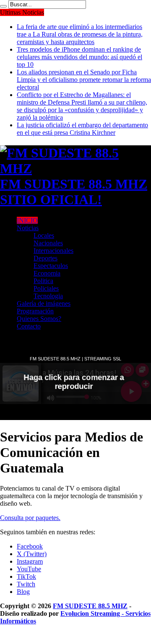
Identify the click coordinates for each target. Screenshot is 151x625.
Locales (44, 235)
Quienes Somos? (39, 318)
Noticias (28, 227)
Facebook (30, 546)
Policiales (46, 288)
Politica (43, 280)
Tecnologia (48, 295)
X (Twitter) (32, 553)
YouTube (29, 568)
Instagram (30, 561)
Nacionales (48, 243)
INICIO (27, 220)
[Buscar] (3, 6)
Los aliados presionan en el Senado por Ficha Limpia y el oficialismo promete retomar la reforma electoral (84, 79)
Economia (47, 273)
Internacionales (53, 250)
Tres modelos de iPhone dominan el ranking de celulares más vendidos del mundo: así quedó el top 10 (79, 57)
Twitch (26, 584)
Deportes (45, 258)
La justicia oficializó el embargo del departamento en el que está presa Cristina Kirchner (82, 128)
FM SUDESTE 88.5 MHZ (90, 605)
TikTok (26, 576)
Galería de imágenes (43, 303)
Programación (35, 311)
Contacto (29, 326)
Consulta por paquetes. (30, 517)
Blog (23, 591)
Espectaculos (51, 265)
